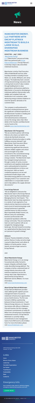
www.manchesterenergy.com (19, 126)
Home (5, 358)
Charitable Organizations (10, 365)
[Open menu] (31, 3)
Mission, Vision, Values (9, 360)
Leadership (6, 362)
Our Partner (6, 367)
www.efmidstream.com (15, 325)
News (4, 374)
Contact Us (6, 376)
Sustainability (6, 372)
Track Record (6, 369)
